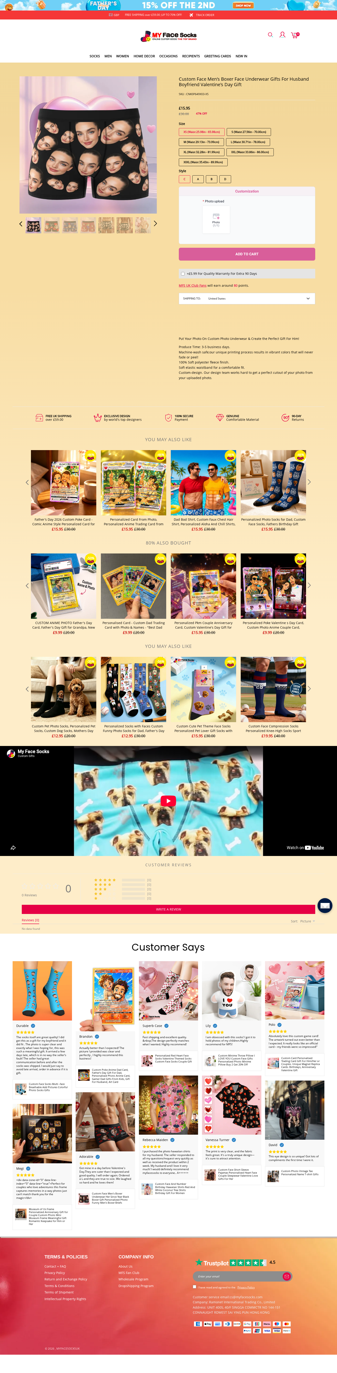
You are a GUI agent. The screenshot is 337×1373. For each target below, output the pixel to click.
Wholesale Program (133, 1279)
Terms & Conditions (59, 1286)
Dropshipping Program (136, 1286)
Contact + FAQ (55, 1266)
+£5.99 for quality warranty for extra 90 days (222, 273)
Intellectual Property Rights (65, 1299)
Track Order (205, 15)
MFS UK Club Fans (193, 285)
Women (122, 56)
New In (241, 56)
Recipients (191, 56)
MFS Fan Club (129, 1273)
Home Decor (144, 56)
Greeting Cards (217, 56)
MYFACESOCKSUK (68, 1349)
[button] (30, 144)
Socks (95, 56)
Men (108, 56)
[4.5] (231, 1262)
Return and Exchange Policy (65, 1279)
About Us (126, 1266)
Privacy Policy (54, 1273)
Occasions (168, 56)
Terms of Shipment (59, 1292)
